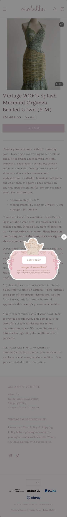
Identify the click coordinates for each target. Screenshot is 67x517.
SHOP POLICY (34, 260)
